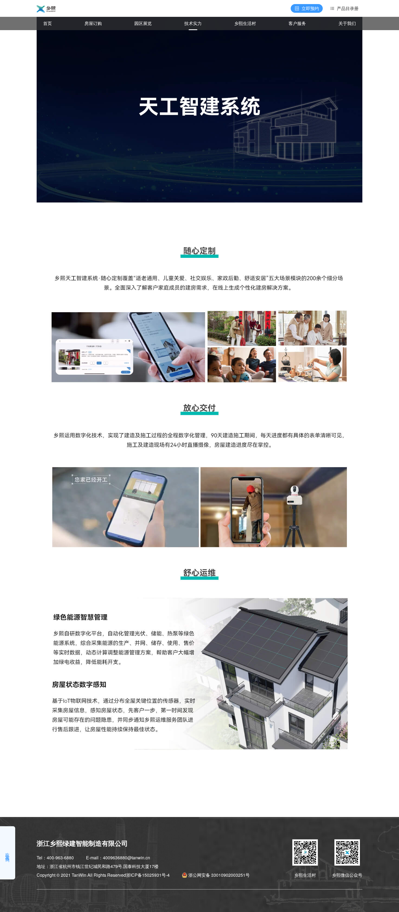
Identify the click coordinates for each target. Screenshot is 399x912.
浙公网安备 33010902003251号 (219, 875)
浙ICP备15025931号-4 (148, 875)
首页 (47, 23)
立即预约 (310, 8)
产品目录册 (348, 8)
